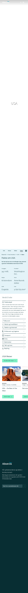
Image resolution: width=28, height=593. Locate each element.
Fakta (21, 250)
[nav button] (26, 251)
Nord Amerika (11, 254)
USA (4, 250)
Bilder (15, 250)
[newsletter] (24, 486)
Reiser (9, 250)
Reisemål (4, 254)
